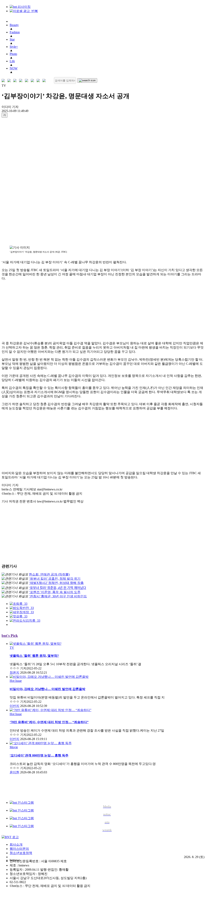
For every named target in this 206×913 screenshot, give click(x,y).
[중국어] (21, 80)
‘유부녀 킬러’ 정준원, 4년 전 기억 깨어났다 (57, 588)
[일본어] (15, 80)
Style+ (14, 46)
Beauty (14, 25)
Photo (13, 54)
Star (12, 39)
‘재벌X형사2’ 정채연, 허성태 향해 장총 (56, 583)
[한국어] (4, 80)
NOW (14, 68)
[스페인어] (33, 80)
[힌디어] (39, 80)
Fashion (15, 32)
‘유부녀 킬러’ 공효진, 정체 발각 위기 (54, 578)
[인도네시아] (44, 80)
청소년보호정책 (21, 853)
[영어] (9, 80)
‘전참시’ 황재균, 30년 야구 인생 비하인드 (58, 596)
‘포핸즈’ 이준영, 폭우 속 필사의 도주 (54, 592)
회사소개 (16, 844)
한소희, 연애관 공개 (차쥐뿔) (49, 574)
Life (12, 61)
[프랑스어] (27, 80)
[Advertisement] (18, 181)
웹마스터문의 (19, 848)
